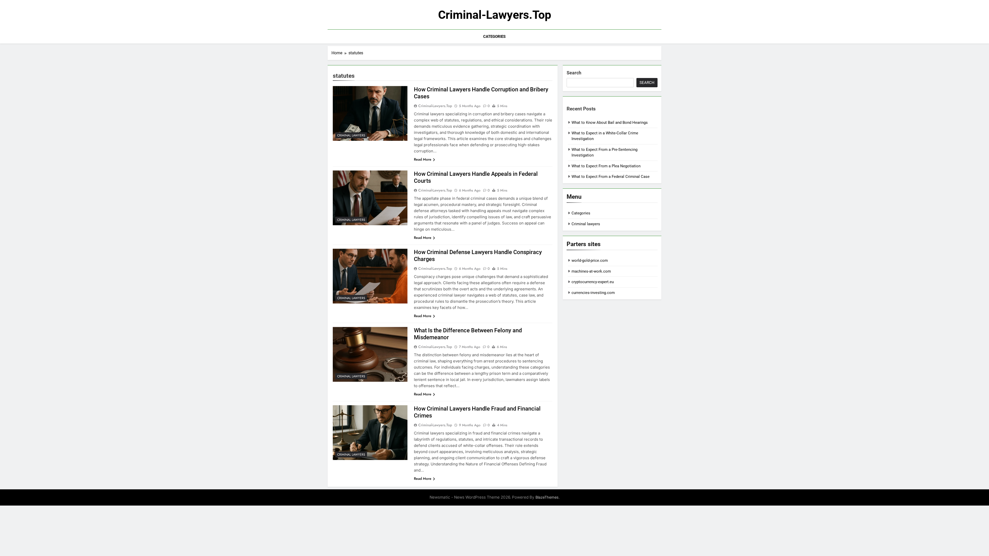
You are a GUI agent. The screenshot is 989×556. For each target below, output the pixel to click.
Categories (494, 36)
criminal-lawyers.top (494, 15)
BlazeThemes (547, 497)
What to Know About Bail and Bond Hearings (610, 122)
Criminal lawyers (351, 135)
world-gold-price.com (590, 260)
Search (574, 72)
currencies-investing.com (593, 292)
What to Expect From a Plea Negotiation (606, 166)
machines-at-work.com (591, 271)
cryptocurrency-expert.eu (593, 282)
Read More (422, 159)
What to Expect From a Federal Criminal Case (611, 176)
